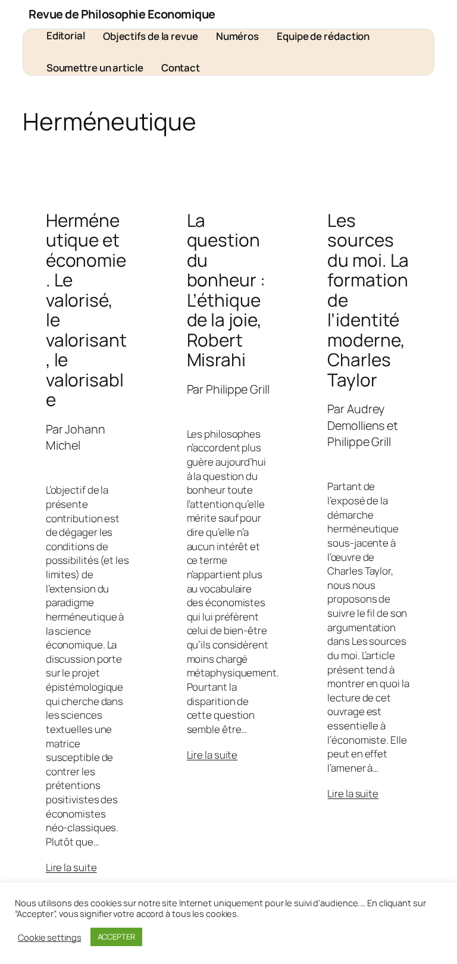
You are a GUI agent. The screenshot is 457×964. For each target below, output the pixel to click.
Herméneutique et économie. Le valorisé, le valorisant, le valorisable (86, 310)
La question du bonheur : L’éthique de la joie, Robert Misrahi (226, 290)
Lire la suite (71, 867)
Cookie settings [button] (50, 937)
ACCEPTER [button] (116, 936)
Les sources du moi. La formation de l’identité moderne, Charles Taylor (368, 299)
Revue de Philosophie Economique (122, 14)
